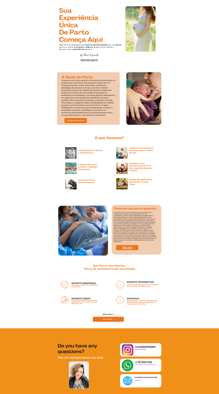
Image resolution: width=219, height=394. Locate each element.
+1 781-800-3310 (143, 362)
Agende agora (89, 60)
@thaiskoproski (145, 347)
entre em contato (76, 121)
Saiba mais (127, 247)
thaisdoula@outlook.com (145, 377)
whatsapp (107, 319)
